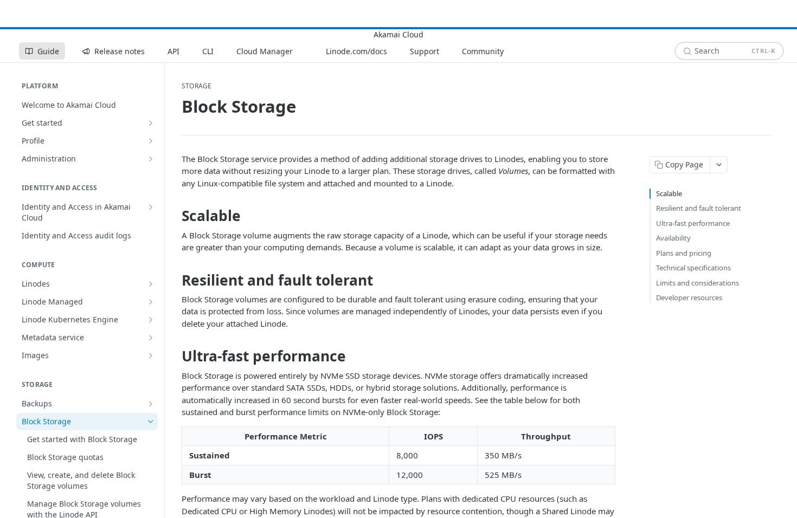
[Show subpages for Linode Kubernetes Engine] (150, 319)
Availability (673, 238)
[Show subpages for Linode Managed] (150, 301)
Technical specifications (693, 268)
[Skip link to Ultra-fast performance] (174, 356)
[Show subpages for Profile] (150, 141)
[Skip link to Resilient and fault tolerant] (174, 280)
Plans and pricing (683, 253)
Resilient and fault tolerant (698, 208)
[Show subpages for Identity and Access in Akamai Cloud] (150, 207)
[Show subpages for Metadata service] (150, 337)
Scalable (669, 193)
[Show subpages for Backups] (150, 403)
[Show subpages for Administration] (150, 158)
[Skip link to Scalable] (174, 216)
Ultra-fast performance (693, 223)
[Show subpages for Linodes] (150, 284)
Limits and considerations (697, 283)
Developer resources (689, 297)
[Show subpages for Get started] (150, 123)
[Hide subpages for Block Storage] (150, 421)
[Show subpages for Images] (150, 355)
